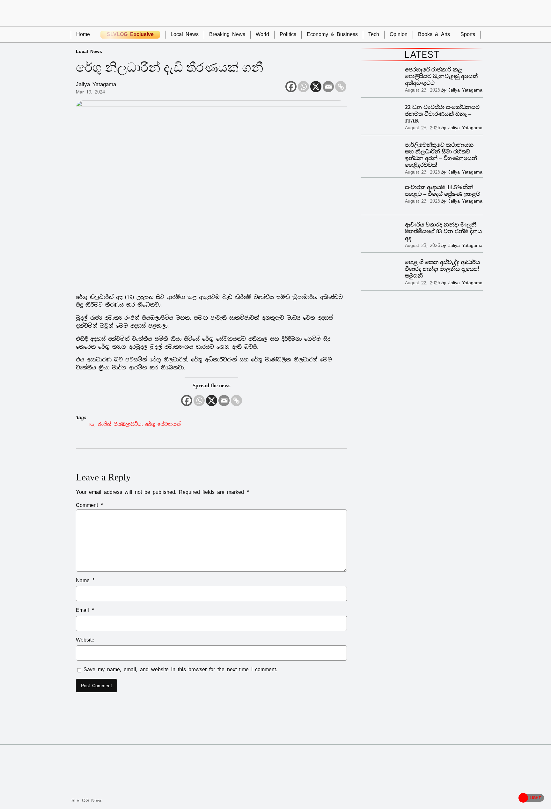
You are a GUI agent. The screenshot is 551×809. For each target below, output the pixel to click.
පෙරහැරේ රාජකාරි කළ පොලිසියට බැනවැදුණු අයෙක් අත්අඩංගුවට (441, 76)
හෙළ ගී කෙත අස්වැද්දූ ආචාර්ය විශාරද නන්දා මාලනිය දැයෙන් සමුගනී (442, 269)
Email (85, 610)
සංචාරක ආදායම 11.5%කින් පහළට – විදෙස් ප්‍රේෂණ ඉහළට (442, 190)
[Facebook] (291, 86)
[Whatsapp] (303, 86)
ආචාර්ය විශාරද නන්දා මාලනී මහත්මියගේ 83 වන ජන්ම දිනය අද (443, 231)
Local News (89, 51)
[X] (315, 86)
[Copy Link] (340, 86)
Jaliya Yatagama (96, 84)
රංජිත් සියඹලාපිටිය (120, 424)
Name (85, 580)
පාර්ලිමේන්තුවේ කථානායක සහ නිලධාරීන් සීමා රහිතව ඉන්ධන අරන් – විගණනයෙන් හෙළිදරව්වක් (441, 155)
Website (85, 639)
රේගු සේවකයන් (163, 424)
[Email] (328, 86)
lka (91, 424)
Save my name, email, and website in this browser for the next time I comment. (180, 669)
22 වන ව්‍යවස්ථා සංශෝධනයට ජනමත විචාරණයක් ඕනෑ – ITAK (442, 114)
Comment (89, 505)
